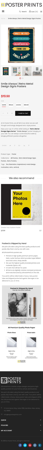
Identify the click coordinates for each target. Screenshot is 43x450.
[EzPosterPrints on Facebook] (20, 445)
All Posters (14, 158)
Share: (4, 145)
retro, (11, 167)
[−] (3, 113)
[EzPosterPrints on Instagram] (35, 445)
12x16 (4, 105)
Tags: (3, 164)
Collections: (5, 158)
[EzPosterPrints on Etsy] (40, 445)
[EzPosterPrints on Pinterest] (30, 445)
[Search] (41, 11)
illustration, (13, 164)
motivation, (5, 167)
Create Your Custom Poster (10, 227)
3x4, (7, 164)
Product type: (5, 154)
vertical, (16, 167)
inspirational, (21, 164)
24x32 (18, 105)
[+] (12, 113)
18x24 (11, 105)
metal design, (31, 164)
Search (24, 11)
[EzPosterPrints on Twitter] (25, 445)
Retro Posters (11, 161)
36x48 (26, 105)
